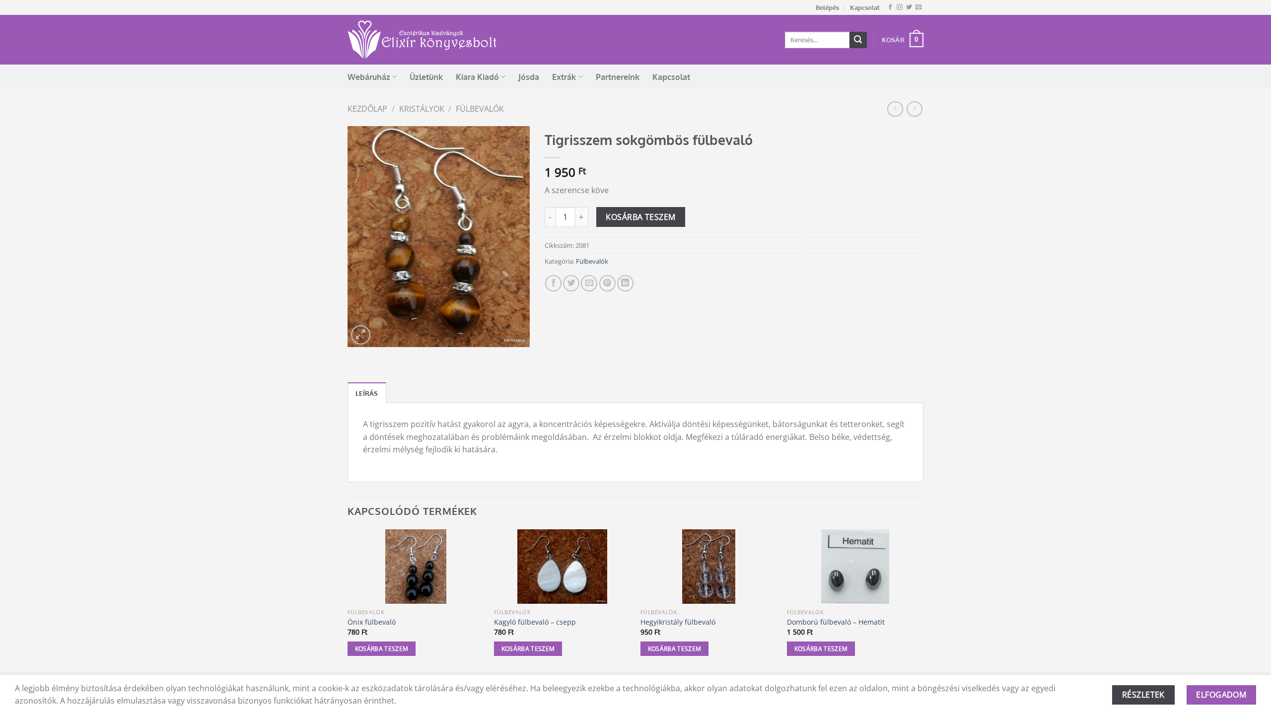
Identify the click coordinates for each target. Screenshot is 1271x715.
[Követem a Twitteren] (909, 7)
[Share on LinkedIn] (625, 283)
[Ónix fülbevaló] (416, 566)
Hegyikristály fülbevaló (677, 622)
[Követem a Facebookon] (890, 7)
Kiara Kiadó (477, 77)
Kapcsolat (865, 7)
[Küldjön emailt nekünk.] (918, 7)
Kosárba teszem (641, 217)
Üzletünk (426, 77)
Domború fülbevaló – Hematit (836, 622)
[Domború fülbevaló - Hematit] (855, 566)
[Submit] (857, 40)
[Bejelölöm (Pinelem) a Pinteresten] (607, 283)
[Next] (923, 601)
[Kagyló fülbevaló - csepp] (562, 566)
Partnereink (617, 77)
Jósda (528, 77)
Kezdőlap (367, 108)
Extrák (564, 77)
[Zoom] (360, 335)
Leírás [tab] (366, 393)
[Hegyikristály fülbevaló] (708, 566)
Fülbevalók (480, 108)
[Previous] (348, 601)
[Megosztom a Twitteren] (571, 283)
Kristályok (421, 108)
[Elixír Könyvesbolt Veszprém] (422, 40)
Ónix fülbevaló (372, 622)
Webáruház (369, 77)
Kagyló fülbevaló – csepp (535, 622)
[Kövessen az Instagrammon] (900, 7)
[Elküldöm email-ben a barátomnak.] (589, 283)
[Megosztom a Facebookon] (553, 283)
